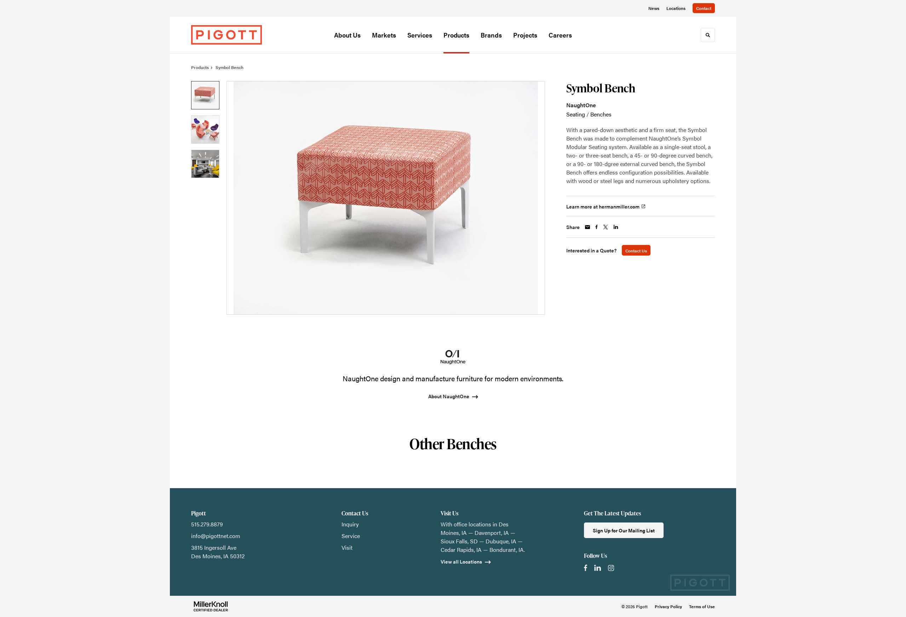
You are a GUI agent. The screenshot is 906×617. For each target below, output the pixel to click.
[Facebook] (585, 568)
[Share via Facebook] (596, 227)
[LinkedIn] (597, 568)
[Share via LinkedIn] (615, 227)
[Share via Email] (587, 227)
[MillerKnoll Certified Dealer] (210, 606)
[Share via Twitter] (605, 227)
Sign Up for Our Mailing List (624, 530)
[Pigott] (226, 34)
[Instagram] (611, 568)
